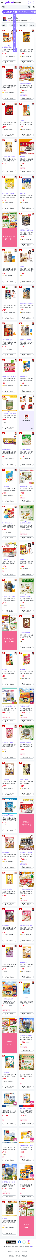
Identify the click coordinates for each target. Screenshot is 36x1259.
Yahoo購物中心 (13, 2)
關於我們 (17, 1251)
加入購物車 (10, 62)
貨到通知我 (9, 611)
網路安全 (11, 1256)
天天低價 (14, 27)
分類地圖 (24, 1256)
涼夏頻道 (14, 31)
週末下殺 (14, 39)
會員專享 (14, 43)
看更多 (14, 50)
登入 (31, 2)
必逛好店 (14, 35)
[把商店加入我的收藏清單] (31, 19)
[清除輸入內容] (29, 7)
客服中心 (10, 1251)
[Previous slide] (3, 37)
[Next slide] (16, 37)
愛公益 (14, 46)
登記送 (14, 16)
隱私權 (18, 1256)
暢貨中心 (14, 19)
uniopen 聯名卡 (23, 12)
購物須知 (24, 1251)
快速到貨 (14, 23)
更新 (31, 1247)
